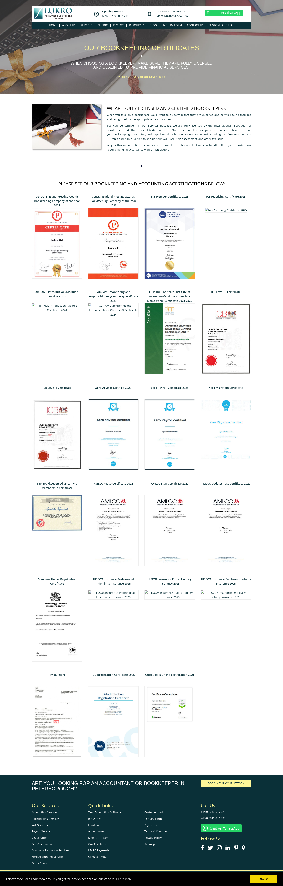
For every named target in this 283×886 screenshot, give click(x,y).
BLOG (153, 25)
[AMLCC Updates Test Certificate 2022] (226, 530)
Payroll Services (42, 831)
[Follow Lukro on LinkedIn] (229, 849)
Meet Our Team (98, 837)
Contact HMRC (97, 857)
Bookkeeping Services (45, 818)
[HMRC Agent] (57, 721)
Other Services (41, 863)
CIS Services (39, 837)
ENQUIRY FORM (172, 25)
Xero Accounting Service (47, 857)
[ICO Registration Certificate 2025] (113, 721)
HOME (53, 25)
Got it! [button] (264, 879)
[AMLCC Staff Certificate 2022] (169, 530)
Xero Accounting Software (104, 812)
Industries (94, 818)
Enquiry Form (153, 818)
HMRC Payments (98, 850)
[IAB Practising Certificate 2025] (226, 210)
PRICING (102, 25)
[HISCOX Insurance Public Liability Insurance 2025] (169, 594)
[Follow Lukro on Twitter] (212, 849)
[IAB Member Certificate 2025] (169, 243)
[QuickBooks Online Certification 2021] (169, 721)
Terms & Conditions (157, 831)
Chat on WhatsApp (226, 12)
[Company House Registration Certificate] (57, 625)
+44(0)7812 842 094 (176, 16)
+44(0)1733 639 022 (174, 11)
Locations (94, 825)
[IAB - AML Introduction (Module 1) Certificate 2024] (57, 307)
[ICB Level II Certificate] (57, 434)
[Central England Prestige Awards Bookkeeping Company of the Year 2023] (113, 243)
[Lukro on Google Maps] (245, 849)
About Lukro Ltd (98, 831)
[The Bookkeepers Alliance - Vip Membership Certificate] (57, 530)
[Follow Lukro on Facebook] (204, 849)
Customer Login (154, 812)
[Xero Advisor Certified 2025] (113, 434)
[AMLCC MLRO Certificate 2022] (113, 530)
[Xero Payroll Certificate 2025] (169, 434)
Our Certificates (98, 844)
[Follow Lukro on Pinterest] (237, 849)
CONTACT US (195, 25)
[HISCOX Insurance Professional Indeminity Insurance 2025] (113, 594)
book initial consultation (226, 783)
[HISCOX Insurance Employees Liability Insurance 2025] (226, 594)
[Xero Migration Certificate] (226, 434)
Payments (150, 825)
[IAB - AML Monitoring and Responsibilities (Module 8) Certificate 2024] (113, 309)
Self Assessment (42, 844)
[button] (69, 25)
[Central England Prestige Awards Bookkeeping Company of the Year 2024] (57, 243)
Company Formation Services (50, 850)
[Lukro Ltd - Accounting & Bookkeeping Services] (53, 13)
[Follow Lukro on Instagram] (221, 849)
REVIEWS (118, 25)
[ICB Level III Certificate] (226, 338)
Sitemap (149, 844)
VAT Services (40, 825)
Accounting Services (45, 812)
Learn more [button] (124, 879)
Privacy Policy (153, 837)
